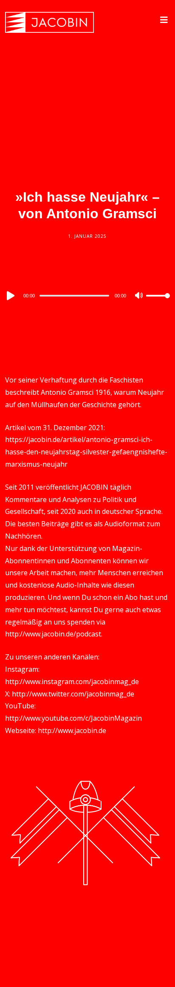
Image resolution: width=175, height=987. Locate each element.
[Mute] (139, 296)
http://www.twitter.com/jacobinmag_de (73, 694)
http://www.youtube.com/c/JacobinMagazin (73, 718)
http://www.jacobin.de (72, 730)
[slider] (158, 302)
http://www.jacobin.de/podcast (53, 634)
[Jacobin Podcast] (49, 22)
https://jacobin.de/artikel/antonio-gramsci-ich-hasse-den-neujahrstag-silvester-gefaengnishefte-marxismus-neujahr (86, 452)
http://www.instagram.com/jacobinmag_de (72, 681)
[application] (87, 295)
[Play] (9, 295)
